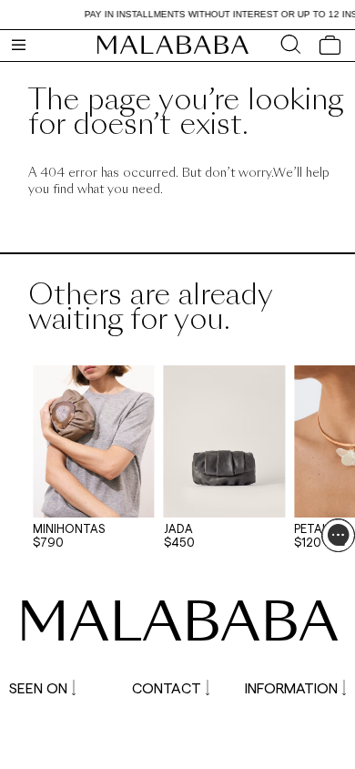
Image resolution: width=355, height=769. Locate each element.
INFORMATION (291, 687)
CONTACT (166, 687)
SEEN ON (38, 687)
